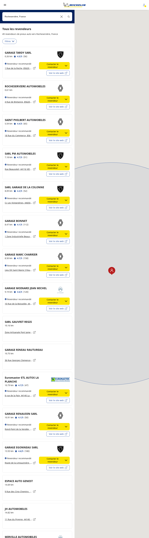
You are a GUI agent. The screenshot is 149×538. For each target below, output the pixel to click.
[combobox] (37, 16)
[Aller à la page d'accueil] (74, 5)
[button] (61, 16)
